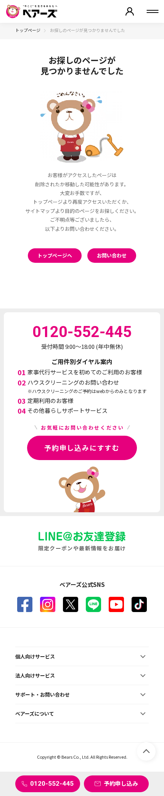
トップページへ (54, 255)
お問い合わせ (112, 255)
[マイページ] (129, 11)
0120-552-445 (52, 783)
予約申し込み (121, 783)
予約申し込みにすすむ (82, 447)
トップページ (27, 30)
